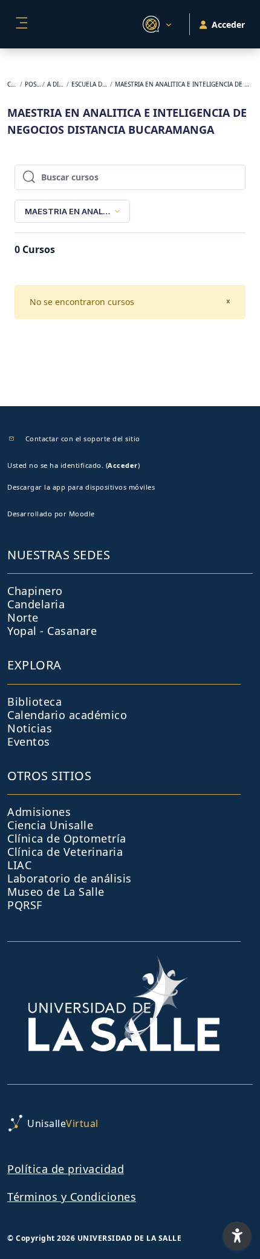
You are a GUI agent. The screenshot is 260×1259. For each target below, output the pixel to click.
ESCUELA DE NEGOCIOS (89, 84)
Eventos (28, 741)
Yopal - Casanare (52, 630)
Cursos (13, 84)
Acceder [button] (228, 24)
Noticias (29, 728)
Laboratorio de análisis (69, 878)
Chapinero (35, 590)
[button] (155, 24)
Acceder (123, 465)
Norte (23, 617)
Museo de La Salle (56, 891)
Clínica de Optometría (66, 838)
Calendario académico (67, 715)
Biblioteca (34, 701)
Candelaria (36, 604)
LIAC (19, 865)
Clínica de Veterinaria (65, 851)
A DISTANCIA (56, 84)
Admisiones (39, 811)
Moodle (82, 513)
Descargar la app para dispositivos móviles (81, 486)
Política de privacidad (65, 1168)
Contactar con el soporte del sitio (82, 438)
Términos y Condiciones (71, 1196)
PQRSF (24, 905)
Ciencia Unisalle (50, 825)
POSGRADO (33, 84)
